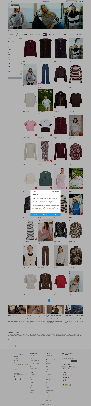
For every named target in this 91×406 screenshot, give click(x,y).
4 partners (49, 199)
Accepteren (55, 214)
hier (37, 208)
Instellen (35, 214)
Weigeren (45, 214)
